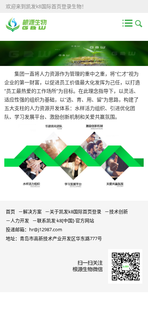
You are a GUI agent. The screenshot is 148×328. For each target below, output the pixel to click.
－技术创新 (116, 211)
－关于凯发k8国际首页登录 (73, 211)
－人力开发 (17, 220)
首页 (10, 211)
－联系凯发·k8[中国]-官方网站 (63, 220)
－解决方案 (30, 211)
